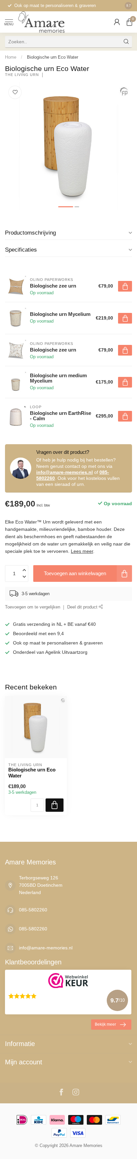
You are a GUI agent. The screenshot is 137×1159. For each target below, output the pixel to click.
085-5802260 (33, 909)
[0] (129, 22)
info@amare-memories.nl (64, 472)
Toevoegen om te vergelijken (32, 607)
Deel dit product (83, 607)
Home (10, 57)
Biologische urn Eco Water (52, 57)
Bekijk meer (105, 1024)
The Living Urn (22, 75)
